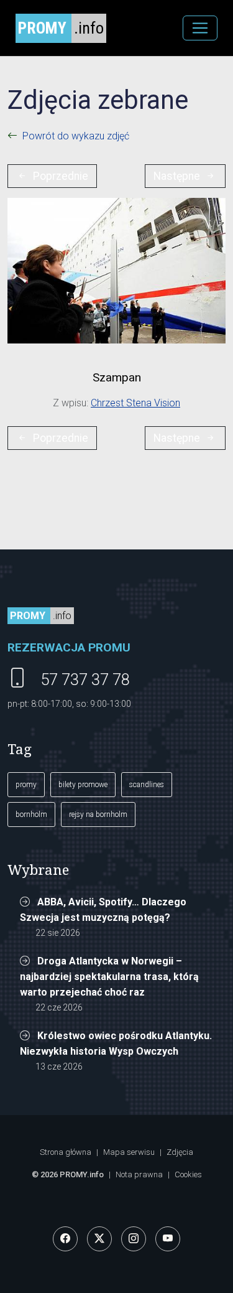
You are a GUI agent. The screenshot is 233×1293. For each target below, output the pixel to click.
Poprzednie (60, 176)
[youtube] (167, 1238)
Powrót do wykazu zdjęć (75, 136)
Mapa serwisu (129, 1152)
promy (26, 784)
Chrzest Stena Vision (135, 403)
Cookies (188, 1174)
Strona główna (65, 1152)
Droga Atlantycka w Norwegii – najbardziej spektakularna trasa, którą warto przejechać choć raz (109, 976)
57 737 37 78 (85, 679)
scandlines (146, 784)
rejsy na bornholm (98, 814)
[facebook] (65, 1238)
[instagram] (133, 1238)
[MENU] (200, 28)
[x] (99, 1238)
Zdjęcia (180, 1152)
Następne (176, 176)
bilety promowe (82, 784)
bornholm (31, 814)
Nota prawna (139, 1174)
